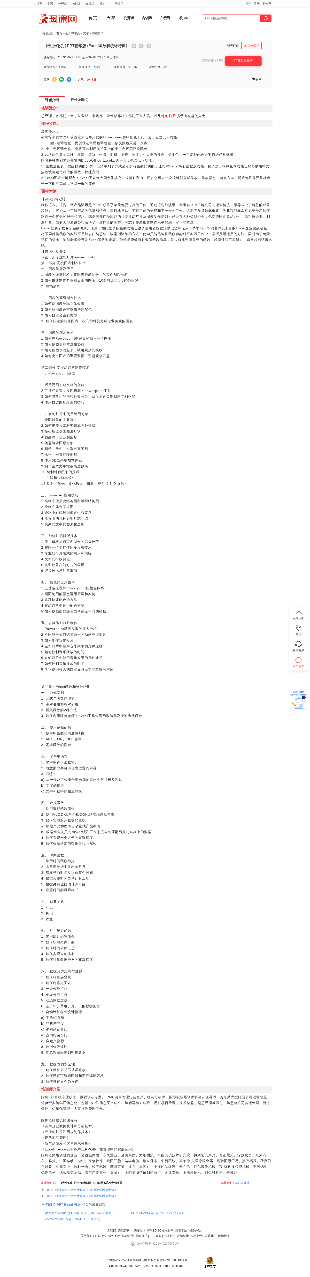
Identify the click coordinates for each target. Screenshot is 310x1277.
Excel (68, 1205)
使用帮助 (224, 1236)
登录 (249, 3)
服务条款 (114, 1236)
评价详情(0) (80, 100)
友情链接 (183, 1236)
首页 (59, 33)
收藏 (256, 79)
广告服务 (155, 1236)
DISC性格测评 (164, 1230)
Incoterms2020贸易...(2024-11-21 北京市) (73, 1219)
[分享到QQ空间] (54, 79)
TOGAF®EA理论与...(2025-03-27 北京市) (156, 1213)
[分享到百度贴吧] (69, 79)
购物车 (267, 3)
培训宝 (119, 3)
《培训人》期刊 (142, 1230)
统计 (77, 1205)
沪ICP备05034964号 (173, 1260)
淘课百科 (124, 1230)
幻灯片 (51, 1205)
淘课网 (111, 1230)
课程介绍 (52, 100)
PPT (60, 1205)
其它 (86, 33)
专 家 (111, 18)
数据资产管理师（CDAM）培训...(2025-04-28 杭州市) (81, 1213)
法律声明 (128, 1236)
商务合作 (100, 1236)
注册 (257, 3)
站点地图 (197, 1236)
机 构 (183, 18)
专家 (50, 3)
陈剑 (97, 67)
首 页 (93, 18)
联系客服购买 (243, 61)
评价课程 (251, 45)
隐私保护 (142, 1236)
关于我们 (86, 1236)
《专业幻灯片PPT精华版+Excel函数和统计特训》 (85, 1190)
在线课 (165, 18)
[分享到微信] (61, 79)
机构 (102, 3)
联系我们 (211, 1236)
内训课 (147, 18)
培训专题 (181, 1230)
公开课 (129, 18)
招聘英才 (169, 1236)
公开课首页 (72, 33)
